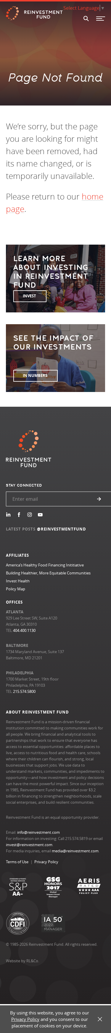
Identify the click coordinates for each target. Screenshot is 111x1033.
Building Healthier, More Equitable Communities (48, 573)
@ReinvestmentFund (61, 529)
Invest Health (18, 581)
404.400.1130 (24, 630)
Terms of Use (17, 861)
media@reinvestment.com (75, 851)
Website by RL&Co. (22, 960)
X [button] (100, 1019)
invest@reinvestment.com (29, 844)
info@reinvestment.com (38, 832)
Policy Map (15, 589)
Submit (99, 499)
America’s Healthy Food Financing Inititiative (45, 565)
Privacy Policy (46, 861)
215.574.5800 (24, 691)
